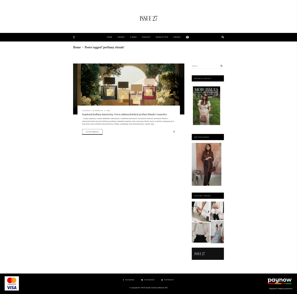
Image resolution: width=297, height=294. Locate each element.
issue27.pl (99, 110)
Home (77, 47)
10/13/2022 (86, 110)
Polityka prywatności (285, 288)
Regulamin (273, 288)
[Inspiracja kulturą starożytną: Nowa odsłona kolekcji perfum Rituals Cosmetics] (128, 89)
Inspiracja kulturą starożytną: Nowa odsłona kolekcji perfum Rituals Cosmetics (124, 114)
